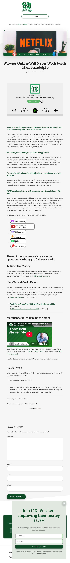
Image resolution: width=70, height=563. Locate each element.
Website (9, 485)
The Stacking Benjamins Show (32, 7)
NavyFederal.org (16, 297)
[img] (41, 101)
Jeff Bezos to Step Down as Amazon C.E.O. (24, 309)
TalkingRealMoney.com (41, 276)
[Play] (35, 110)
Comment (10, 437)
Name (9, 464)
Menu (36, 17)
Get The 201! (33, 101)
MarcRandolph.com (35, 351)
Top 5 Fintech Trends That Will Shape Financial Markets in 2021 (32, 304)
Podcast (38, 408)
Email (9, 475)
